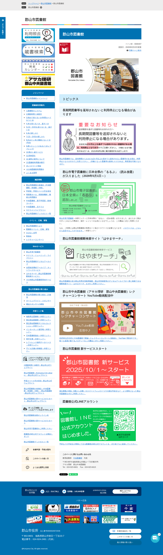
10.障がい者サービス (34, 152)
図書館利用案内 (38, 105)
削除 (41, 7)
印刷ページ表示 (135, 50)
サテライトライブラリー (36, 210)
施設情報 (38, 180)
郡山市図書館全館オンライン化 (36, 415)
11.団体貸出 (30, 156)
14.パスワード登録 (33, 166)
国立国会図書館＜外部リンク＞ (38, 320)
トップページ (33, 3)
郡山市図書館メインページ (36, 98)
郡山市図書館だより (34, 226)
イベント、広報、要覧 (38, 220)
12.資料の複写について (35, 159)
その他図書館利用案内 (35, 169)
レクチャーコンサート (35, 240)
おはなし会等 (31, 233)
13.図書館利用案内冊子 (35, 162)
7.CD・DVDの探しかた (35, 137)
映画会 (28, 236)
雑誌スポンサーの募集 (35, 304)
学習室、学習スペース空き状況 (38, 191)
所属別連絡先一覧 (124, 531)
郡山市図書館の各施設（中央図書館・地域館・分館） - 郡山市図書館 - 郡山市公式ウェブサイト (38, 391)
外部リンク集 (38, 311)
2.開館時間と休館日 (34, 114)
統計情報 (103, 493)
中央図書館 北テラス (35, 207)
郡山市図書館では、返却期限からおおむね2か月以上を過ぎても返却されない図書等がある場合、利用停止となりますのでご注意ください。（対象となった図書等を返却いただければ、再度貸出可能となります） (100, 161)
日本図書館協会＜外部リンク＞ (38, 335)
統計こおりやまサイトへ (125, 491)
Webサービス (38, 246)
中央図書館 (77, 458)
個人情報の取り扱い (125, 542)
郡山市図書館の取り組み (38, 289)
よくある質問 (31, 173)
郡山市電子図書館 (66, 218)
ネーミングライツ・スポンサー (38, 301)
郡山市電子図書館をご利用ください (38, 428)
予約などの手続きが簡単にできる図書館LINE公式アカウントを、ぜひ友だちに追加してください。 (98, 444)
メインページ (38, 93)
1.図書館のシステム (34, 111)
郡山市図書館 (46, 3)
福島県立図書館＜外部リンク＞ (38, 316)
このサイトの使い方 (125, 537)
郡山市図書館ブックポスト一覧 (38, 214)
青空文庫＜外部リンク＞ (36, 339)
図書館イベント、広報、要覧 (37, 229)
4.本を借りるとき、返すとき (37, 124)
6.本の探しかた (32, 133)
